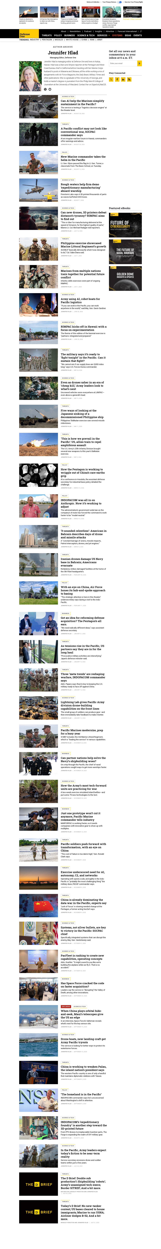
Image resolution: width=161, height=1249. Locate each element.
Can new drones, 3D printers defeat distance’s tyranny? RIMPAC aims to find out (83, 216)
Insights (98, 31)
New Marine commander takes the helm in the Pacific (83, 158)
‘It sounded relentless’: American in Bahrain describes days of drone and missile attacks (84, 534)
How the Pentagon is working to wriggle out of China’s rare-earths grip (83, 473)
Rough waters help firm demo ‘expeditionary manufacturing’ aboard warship (81, 188)
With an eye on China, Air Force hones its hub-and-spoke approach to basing (83, 590)
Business (69, 35)
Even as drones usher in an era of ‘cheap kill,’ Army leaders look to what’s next (82, 386)
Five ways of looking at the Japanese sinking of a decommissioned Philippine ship (82, 414)
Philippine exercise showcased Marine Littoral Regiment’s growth (83, 244)
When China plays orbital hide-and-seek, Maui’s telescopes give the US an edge (82, 1014)
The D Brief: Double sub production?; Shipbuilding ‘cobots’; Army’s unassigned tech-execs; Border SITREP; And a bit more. (83, 1183)
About (63, 31)
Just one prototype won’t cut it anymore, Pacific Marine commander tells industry (80, 816)
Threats (47, 35)
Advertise (110, 31)
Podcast (87, 31)
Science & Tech (86, 35)
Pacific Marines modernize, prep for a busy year (82, 731)
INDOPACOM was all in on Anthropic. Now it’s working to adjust (81, 503)
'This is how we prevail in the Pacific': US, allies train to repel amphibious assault (81, 442)
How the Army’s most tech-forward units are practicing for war (83, 787)
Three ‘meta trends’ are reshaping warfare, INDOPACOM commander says (83, 677)
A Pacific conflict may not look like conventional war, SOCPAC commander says (84, 132)
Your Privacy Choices (110, 2)
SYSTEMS (117, 35)
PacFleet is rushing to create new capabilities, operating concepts (82, 957)
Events (138, 35)
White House (72, 40)
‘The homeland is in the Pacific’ (81, 1094)
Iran (92, 40)
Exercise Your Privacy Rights (134, 2)
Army (99, 40)
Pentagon (47, 40)
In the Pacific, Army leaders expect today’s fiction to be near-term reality (83, 1153)
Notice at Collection (93, 2)
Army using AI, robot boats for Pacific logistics (80, 300)
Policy (58, 35)
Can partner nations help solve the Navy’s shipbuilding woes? (83, 759)
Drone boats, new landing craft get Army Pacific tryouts (83, 1040)
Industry (34, 40)
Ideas (128, 35)
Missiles (59, 40)
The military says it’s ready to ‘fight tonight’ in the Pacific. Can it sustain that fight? (83, 358)
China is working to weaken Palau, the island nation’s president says (83, 1068)
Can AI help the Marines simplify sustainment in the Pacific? (82, 102)
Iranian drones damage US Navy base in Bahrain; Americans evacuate (82, 562)
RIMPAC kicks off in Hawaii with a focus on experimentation (84, 328)
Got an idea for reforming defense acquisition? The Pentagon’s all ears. (82, 621)
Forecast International (127, 31)
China (84, 40)
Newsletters (75, 31)
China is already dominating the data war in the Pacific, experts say (84, 901)
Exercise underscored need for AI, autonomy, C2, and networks (83, 873)
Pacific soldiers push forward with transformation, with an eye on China (83, 847)
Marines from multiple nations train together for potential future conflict (82, 274)
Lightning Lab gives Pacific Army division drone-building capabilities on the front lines (82, 705)
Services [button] (102, 35)
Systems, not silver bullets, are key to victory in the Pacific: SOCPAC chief (83, 931)
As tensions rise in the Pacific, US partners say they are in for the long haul (82, 649)
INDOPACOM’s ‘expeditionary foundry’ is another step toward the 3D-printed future (84, 1125)
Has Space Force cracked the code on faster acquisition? (82, 984)
